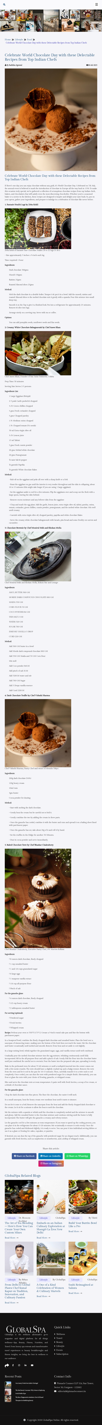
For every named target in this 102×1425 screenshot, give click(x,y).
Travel (59, 1338)
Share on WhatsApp (78, 1156)
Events (59, 1350)
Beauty (59, 1342)
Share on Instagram (52, 1163)
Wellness (60, 1334)
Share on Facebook (25, 1156)
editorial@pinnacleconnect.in (71, 1391)
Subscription (62, 1354)
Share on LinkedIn (51, 1156)
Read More (10, 1238)
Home (8, 39)
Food (29, 39)
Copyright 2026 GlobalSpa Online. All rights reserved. (52, 1420)
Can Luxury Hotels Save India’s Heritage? (27, 1383)
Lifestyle (19, 39)
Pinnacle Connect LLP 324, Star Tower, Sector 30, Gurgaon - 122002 (74, 1385)
